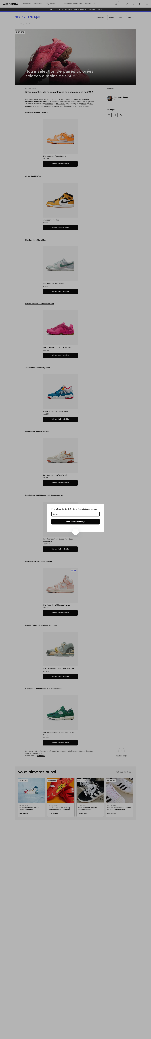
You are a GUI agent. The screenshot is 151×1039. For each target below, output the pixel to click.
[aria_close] (75, 532)
